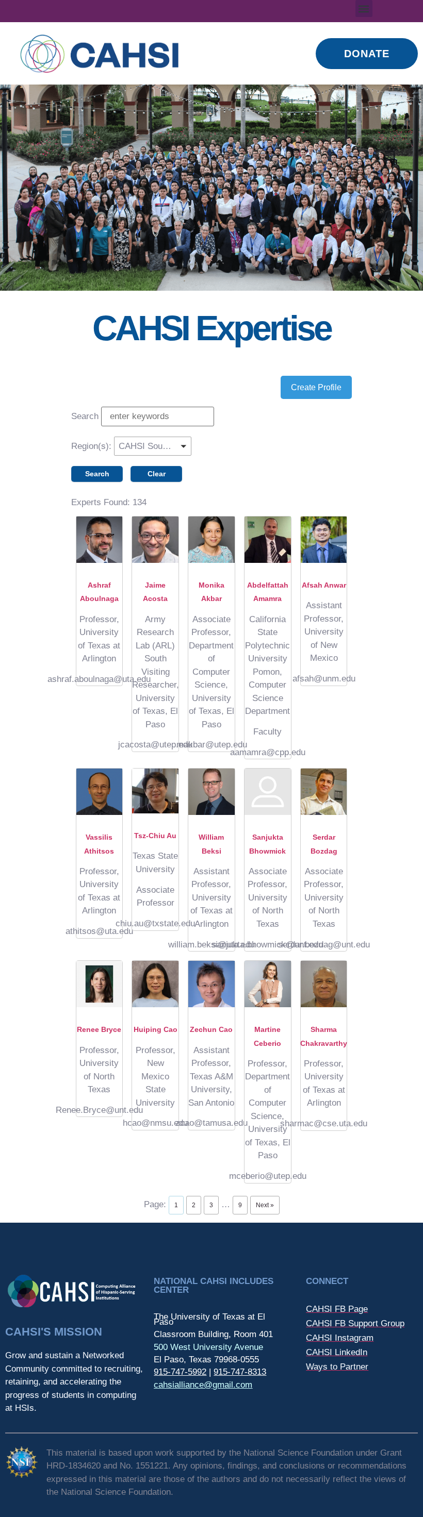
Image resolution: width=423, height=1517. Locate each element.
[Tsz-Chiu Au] (155, 791)
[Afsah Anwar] (324, 539)
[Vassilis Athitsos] (99, 792)
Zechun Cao (211, 1029)
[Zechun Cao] (211, 984)
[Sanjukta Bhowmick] (268, 792)
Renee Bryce (99, 1029)
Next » (265, 1205)
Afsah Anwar (324, 585)
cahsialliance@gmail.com (203, 1385)
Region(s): (91, 446)
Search (85, 416)
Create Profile (316, 387)
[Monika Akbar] (211, 539)
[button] (363, 8)
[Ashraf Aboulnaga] (99, 539)
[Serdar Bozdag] (324, 792)
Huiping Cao (155, 1029)
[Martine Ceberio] (268, 984)
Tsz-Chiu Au (155, 835)
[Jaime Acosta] (155, 539)
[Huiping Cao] (155, 984)
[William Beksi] (211, 792)
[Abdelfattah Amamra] (268, 539)
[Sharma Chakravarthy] (324, 984)
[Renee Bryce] (99, 984)
